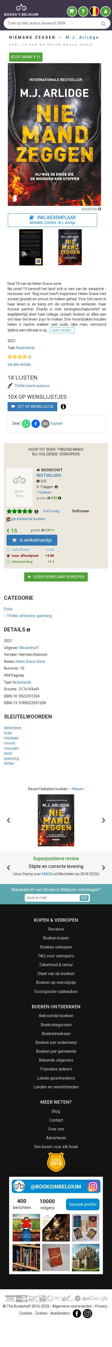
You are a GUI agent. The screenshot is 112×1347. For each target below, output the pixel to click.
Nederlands (25, 348)
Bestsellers (48, 475)
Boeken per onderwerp (56, 1042)
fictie (8, 733)
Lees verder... (62, 330)
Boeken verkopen (56, 947)
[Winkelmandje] (72, 11)
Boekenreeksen (56, 1033)
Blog (56, 1111)
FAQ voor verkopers (56, 955)
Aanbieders (60, 1313)
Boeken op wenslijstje (56, 982)
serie (8, 753)
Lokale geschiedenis (56, 1078)
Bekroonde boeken (56, 1015)
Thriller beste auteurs (31, 386)
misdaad (11, 738)
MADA (47, 874)
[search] (103, 23)
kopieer (57, 423)
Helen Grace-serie (30, 661)
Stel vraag (51, 511)
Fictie (8, 609)
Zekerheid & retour (56, 964)
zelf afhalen (33, 550)
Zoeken (41, 1313)
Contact (56, 1120)
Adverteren (56, 1137)
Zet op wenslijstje (35, 406)
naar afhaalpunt (33, 556)
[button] (8, 820)
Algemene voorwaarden (72, 1306)
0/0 (43, 481)
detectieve (12, 728)
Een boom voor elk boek (56, 1146)
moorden (11, 748)
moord (9, 743)
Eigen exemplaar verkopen (58, 577)
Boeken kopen (56, 938)
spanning (11, 758)
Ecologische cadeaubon (56, 991)
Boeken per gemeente (56, 1051)
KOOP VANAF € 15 (26, 57)
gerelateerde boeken (28, 519)
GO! (84, 898)
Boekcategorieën (56, 1024)
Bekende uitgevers (56, 1060)
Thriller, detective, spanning (28, 616)
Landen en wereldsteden (56, 1086)
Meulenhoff (29, 648)
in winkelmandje (35, 540)
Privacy (101, 1306)
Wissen (78, 789)
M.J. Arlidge (82, 37)
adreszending (33, 562)
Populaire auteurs (56, 1069)
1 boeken (44, 492)
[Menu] (105, 11)
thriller (9, 763)
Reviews (56, 929)
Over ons (56, 1129)
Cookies (25, 1313)
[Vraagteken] (83, 11)
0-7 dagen (45, 487)
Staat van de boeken (56, 973)
